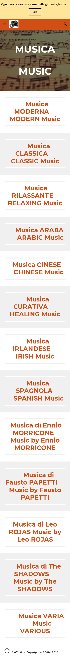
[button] (4, 24)
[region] (35, 9)
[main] (35, 60)
